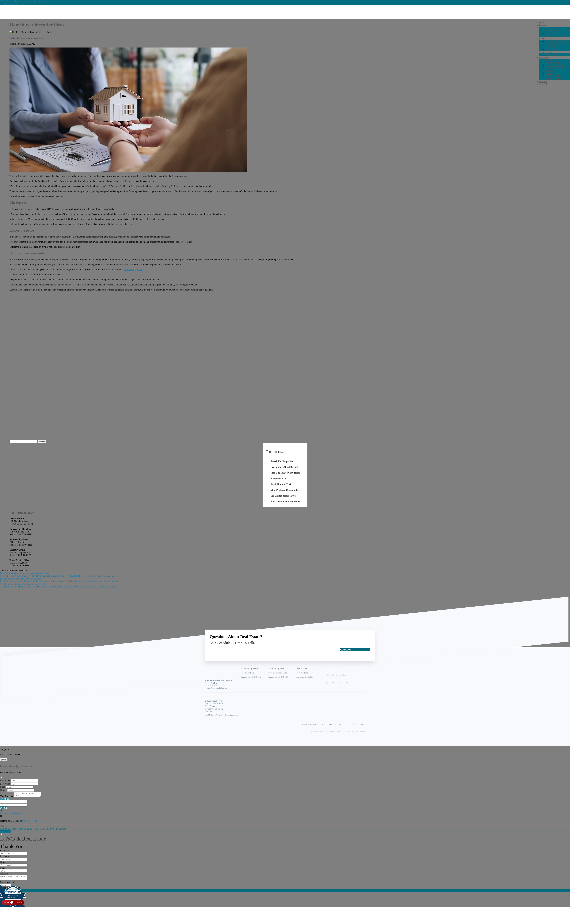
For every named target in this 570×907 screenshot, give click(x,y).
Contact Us (345, 649)
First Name (5, 780)
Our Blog (543, 81)
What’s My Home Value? (557, 41)
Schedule (543, 84)
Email (2, 787)
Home (542, 22)
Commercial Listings (555, 33)
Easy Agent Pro (231, 715)
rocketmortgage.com (133, 269)
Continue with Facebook (11, 813)
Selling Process (552, 46)
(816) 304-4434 (211, 685)
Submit (3, 808)
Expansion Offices (553, 62)
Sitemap (342, 724)
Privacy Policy (328, 724)
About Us (549, 70)
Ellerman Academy (554, 68)
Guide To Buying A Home (557, 36)
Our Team (544, 57)
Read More (5, 831)
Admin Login (357, 724)
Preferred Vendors (553, 78)
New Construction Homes (557, 30)
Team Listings (551, 28)
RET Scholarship (553, 76)
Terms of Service (309, 724)
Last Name (5, 783)
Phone (3, 790)
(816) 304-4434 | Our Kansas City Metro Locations (24, 1)
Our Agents (550, 60)
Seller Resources (553, 49)
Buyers (542, 25)
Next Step (4, 799)
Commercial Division (555, 65)
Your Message (6, 796)
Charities (549, 73)
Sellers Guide (551, 44)
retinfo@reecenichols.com (12, 4)
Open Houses (551, 54)
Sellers (542, 38)
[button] (13, 902)
